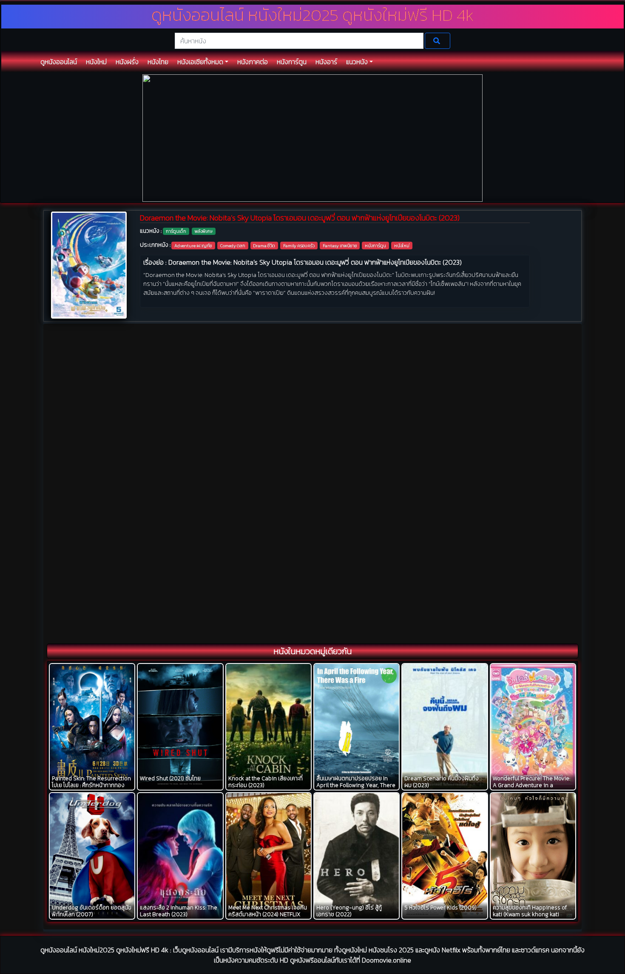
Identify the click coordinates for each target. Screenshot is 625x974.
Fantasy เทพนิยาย (340, 245)
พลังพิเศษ (204, 231)
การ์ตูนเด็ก (176, 231)
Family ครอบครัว (299, 245)
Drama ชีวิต (264, 245)
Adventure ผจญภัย (193, 245)
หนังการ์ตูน (375, 245)
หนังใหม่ (401, 245)
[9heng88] (312, 137)
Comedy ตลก (232, 245)
